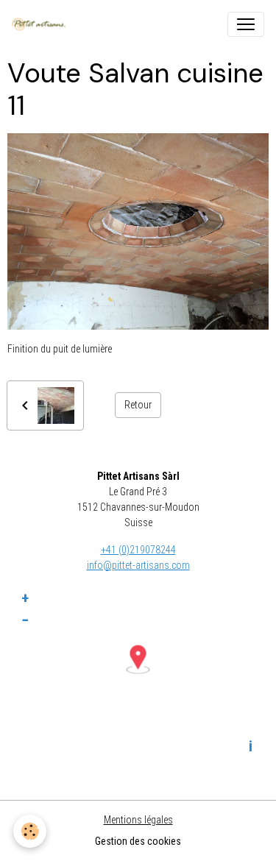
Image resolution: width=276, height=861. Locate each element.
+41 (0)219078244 (138, 550)
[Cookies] (29, 831)
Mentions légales (138, 820)
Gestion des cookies (138, 841)
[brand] (41, 24)
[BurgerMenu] (245, 24)
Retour (138, 405)
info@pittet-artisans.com (138, 565)
